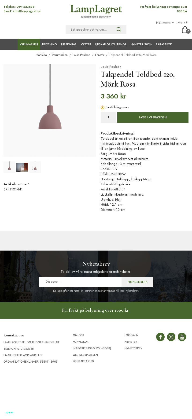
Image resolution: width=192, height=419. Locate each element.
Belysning (49, 44)
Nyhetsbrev (133, 348)
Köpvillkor (81, 342)
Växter (86, 44)
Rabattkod (164, 44)
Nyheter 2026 (141, 44)
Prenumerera (137, 282)
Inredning (69, 44)
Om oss (78, 335)
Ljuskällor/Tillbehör (110, 44)
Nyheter (131, 342)
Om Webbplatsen (85, 355)
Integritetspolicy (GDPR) (92, 348)
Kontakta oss (83, 361)
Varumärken (29, 44)
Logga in (182, 22)
